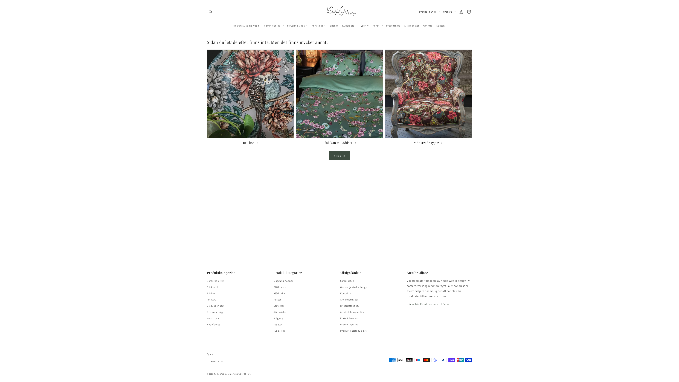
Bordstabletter (215, 280)
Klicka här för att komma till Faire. (428, 304)
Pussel (277, 299)
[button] (211, 12)
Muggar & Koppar (283, 280)
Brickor (248, 143)
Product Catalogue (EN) (353, 330)
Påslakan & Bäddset (337, 143)
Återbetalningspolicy (352, 312)
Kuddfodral (213, 324)
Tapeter (278, 324)
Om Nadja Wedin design (353, 287)
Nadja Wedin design (223, 374)
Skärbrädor (280, 312)
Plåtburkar (280, 293)
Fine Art (211, 299)
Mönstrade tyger (426, 143)
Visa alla (339, 155)
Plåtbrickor (280, 287)
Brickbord (212, 287)
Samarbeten (347, 280)
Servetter (279, 305)
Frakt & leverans (349, 318)
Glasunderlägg (215, 305)
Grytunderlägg (215, 312)
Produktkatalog (349, 324)
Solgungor (279, 318)
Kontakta (345, 293)
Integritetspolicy (349, 305)
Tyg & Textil (280, 330)
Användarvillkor (349, 299)
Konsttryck (213, 318)
